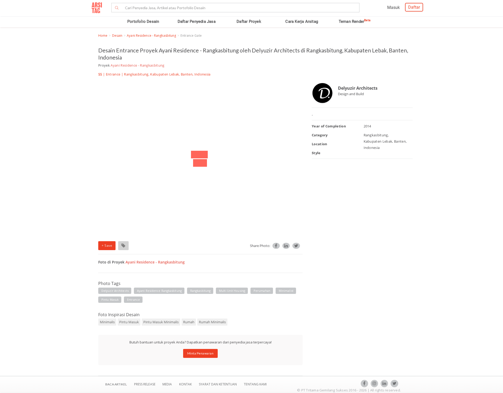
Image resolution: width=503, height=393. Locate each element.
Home (102, 35)
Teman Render (354, 21)
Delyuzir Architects (358, 88)
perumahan (262, 291)
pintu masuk (110, 300)
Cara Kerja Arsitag (301, 21)
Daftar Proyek (249, 21)
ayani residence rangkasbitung (159, 291)
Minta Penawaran (200, 353)
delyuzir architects (115, 291)
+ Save (107, 245)
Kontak (186, 384)
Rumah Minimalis (212, 322)
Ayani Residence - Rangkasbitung (151, 35)
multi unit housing (232, 291)
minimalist (286, 291)
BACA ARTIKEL (116, 384)
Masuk (393, 7)
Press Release (144, 384)
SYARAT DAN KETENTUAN (218, 384)
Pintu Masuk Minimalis (161, 322)
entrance (133, 300)
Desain (117, 35)
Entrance (113, 74)
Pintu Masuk (129, 322)
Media (167, 384)
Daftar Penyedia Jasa (197, 21)
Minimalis (107, 322)
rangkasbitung (200, 291)
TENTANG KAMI (255, 384)
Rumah (188, 322)
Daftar (414, 7)
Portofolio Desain (143, 21)
